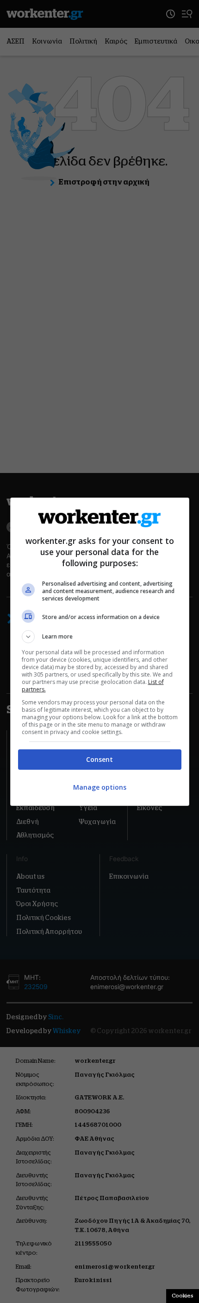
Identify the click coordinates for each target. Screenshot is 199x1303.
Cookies (182, 1295)
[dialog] (99, 652)
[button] (100, 636)
